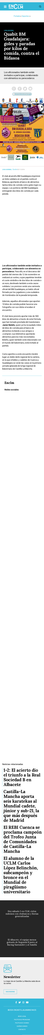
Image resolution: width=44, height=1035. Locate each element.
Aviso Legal (22, 1016)
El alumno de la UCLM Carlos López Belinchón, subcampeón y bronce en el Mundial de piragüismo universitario (20, 874)
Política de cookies (22, 1023)
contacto (22, 1029)
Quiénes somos (22, 1026)
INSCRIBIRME (10, 992)
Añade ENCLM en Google (22, 94)
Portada (17, 16)
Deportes (25, 16)
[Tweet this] (25, 89)
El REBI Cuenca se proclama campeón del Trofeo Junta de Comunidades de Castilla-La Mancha (22, 839)
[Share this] (20, 89)
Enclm (15, 169)
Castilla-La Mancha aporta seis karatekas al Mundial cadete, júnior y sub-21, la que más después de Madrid (21, 806)
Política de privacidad (22, 1019)
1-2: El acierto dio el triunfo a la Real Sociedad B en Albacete (21, 777)
